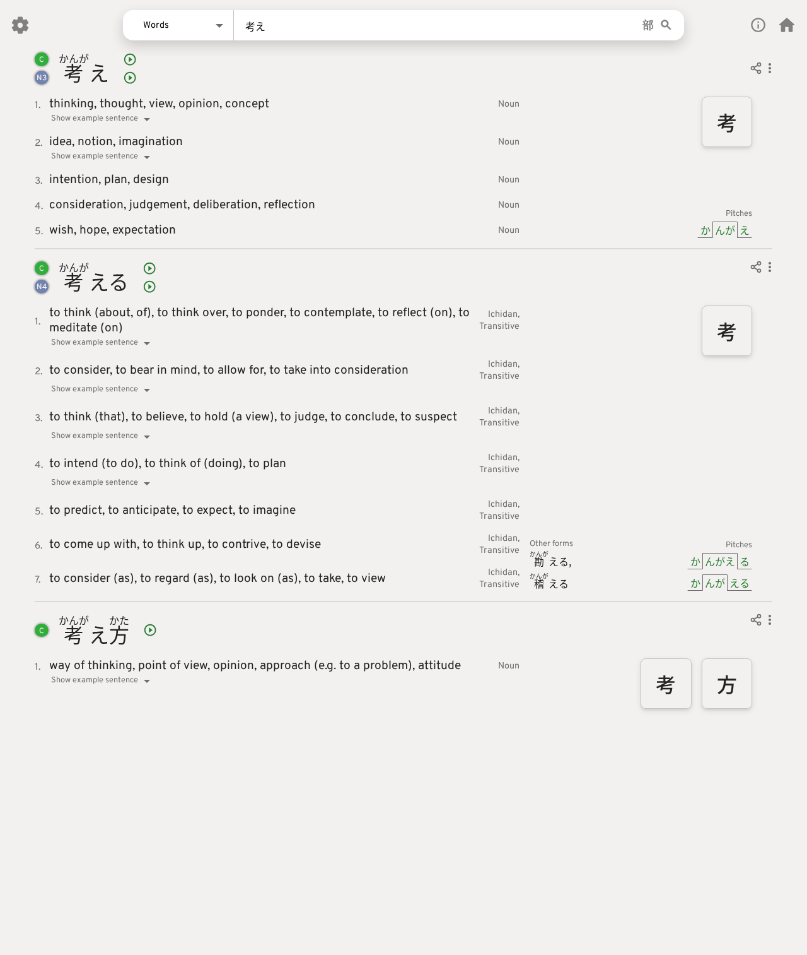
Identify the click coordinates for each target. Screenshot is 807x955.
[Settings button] (20, 25)
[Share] (756, 70)
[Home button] (787, 25)
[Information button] (758, 24)
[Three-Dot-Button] (769, 70)
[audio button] (130, 59)
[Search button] (666, 25)
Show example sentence (94, 119)
